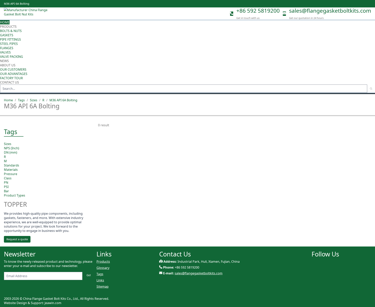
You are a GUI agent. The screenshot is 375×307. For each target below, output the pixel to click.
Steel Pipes (9, 44)
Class (8, 178)
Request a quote (17, 239)
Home (5, 22)
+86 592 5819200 (258, 10)
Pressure (10, 174)
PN (6, 182)
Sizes (33, 100)
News (4, 61)
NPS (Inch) (11, 148)
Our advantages (13, 74)
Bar (6, 191)
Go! (89, 275)
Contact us (9, 82)
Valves (5, 52)
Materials (11, 169)
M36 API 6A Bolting (63, 100)
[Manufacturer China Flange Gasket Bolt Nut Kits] (27, 14)
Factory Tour (11, 78)
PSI (6, 187)
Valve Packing (11, 56)
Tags (21, 100)
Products (8, 26)
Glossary (102, 268)
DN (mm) (10, 152)
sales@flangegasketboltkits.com (330, 10)
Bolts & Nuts (11, 31)
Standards (11, 165)
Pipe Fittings (10, 39)
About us (8, 65)
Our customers (13, 69)
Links (100, 280)
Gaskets (6, 35)
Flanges (6, 48)
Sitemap (102, 286)
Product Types (14, 195)
